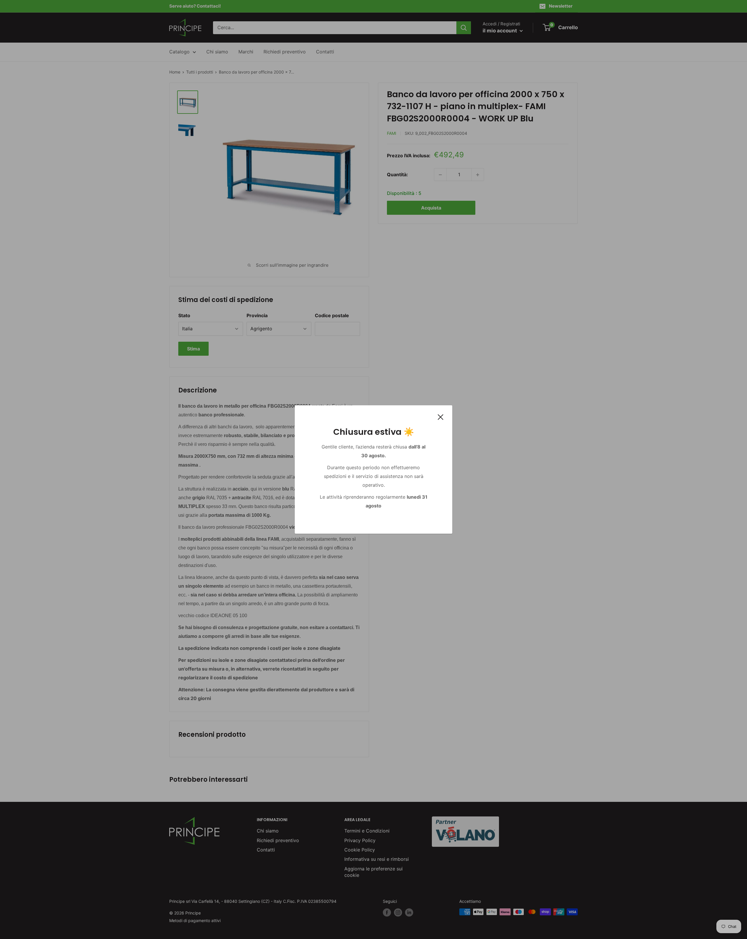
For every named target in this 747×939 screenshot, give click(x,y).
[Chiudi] (441, 416)
